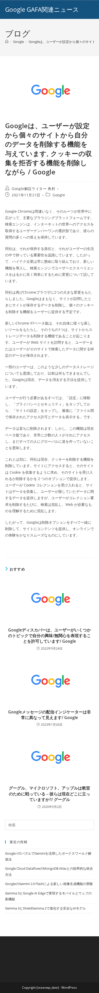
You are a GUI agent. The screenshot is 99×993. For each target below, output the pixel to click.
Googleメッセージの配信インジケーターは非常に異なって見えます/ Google (49, 714)
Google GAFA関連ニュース (42, 9)
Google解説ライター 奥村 (33, 188)
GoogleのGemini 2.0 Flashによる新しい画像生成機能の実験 (49, 883)
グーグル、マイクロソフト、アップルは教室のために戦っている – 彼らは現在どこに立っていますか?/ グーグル (49, 793)
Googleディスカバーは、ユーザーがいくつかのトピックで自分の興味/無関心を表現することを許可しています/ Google (49, 635)
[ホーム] (6, 41)
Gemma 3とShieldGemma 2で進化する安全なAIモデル (45, 908)
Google (59, 195)
